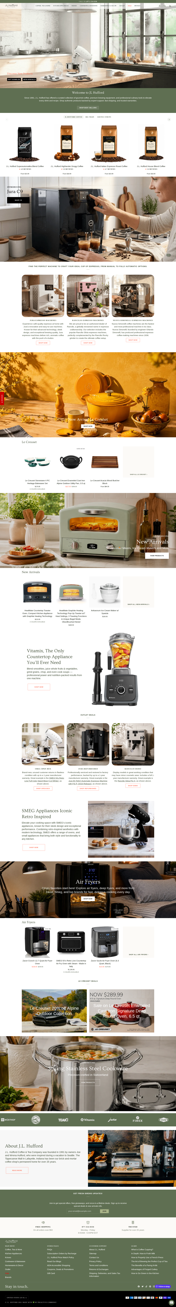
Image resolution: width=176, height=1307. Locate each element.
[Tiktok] (146, 1286)
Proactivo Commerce (47, 1302)
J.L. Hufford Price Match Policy (60, 1257)
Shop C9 (18, 200)
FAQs (49, 1249)
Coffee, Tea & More (13, 1249)
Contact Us (94, 1257)
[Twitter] (143, 1286)
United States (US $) (16, 1297)
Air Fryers (28, 922)
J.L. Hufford (12, 1302)
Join (104, 1211)
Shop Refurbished (88, 788)
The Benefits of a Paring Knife (144, 1265)
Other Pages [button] (53, 1246)
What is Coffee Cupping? (142, 1249)
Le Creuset (29, 442)
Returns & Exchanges (98, 1269)
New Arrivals (29, 79)
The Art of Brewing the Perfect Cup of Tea (149, 1261)
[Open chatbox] (171, 1303)
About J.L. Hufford (97, 1249)
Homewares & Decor (14, 1265)
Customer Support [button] (98, 1246)
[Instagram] (154, 1286)
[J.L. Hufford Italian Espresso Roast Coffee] (109, 143)
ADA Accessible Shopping (58, 1265)
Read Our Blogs (54, 1261)
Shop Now (43, 343)
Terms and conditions (98, 1265)
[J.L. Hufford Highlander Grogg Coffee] (67, 143)
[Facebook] (139, 1286)
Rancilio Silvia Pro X (126, 781)
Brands (8, 1277)
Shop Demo (133, 785)
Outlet (7, 1269)
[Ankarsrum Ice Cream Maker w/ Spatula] (104, 592)
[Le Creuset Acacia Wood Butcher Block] (104, 462)
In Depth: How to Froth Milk (143, 1253)
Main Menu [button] (10, 1246)
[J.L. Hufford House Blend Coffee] (151, 143)
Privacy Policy (95, 1261)
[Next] (169, 119)
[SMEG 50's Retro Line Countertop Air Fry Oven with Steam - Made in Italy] (71, 942)
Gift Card (51, 1273)
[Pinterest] (150, 1286)
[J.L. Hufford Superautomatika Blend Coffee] (25, 143)
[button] (43, 6)
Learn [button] (134, 1246)
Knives (8, 1257)
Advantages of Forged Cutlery (144, 1269)
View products (157, 555)
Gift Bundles (14, 79)
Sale (7, 1273)
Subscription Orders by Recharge (61, 1253)
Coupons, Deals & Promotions (60, 1269)
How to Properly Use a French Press (147, 1257)
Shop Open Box (43, 788)
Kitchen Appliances (13, 1253)
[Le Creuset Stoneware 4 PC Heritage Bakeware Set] (37, 462)
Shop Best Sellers (88, 108)
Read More (17, 1170)
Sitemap (92, 1253)
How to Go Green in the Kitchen (145, 1273)
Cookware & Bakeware (15, 1261)
